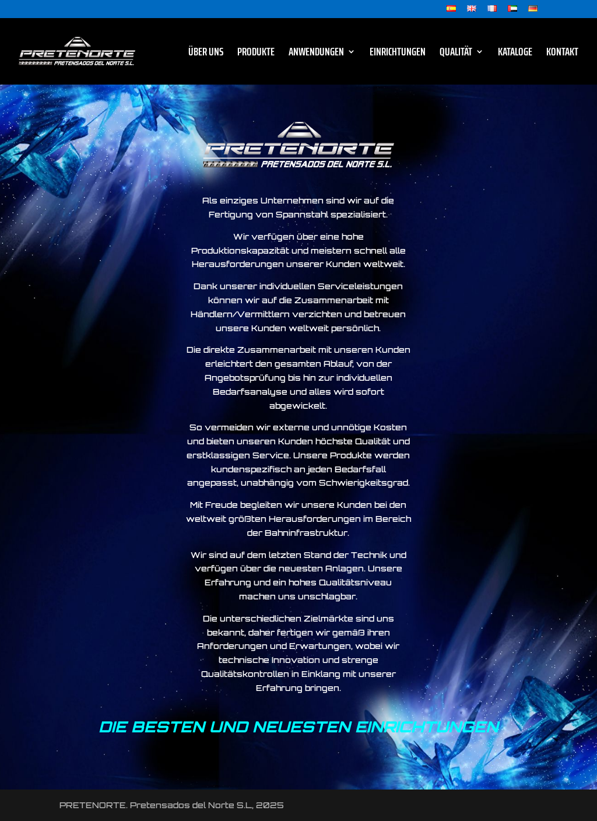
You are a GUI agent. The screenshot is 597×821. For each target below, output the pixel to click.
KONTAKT (562, 54)
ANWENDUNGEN (316, 54)
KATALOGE (515, 54)
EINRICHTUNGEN (398, 54)
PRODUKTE (256, 54)
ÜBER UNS (205, 54)
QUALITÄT (456, 54)
